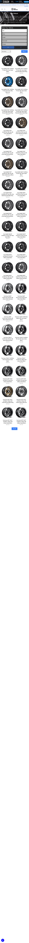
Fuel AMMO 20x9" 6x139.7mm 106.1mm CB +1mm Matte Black (21, 256)
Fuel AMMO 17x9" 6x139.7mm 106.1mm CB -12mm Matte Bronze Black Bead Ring (7, 174)
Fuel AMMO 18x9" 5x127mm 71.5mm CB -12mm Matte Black (21, 173)
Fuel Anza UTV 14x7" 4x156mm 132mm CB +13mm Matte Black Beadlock (7, 422)
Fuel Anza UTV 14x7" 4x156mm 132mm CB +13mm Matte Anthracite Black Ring (21, 402)
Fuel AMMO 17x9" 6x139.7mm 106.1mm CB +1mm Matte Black (7, 132)
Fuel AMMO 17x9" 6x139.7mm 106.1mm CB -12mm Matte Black (21, 153)
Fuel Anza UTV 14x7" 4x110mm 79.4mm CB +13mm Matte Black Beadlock (7, 381)
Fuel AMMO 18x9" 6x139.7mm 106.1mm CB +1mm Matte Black (21, 194)
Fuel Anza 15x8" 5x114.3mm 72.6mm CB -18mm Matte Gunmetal (7, 318)
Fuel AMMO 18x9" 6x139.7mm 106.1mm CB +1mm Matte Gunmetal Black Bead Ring (7, 215)
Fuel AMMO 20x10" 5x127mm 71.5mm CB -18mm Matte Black (7, 235)
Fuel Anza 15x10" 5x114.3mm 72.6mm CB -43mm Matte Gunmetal (7, 297)
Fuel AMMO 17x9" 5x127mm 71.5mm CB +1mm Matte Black (7, 70)
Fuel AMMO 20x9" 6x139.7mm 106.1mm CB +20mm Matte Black (7, 277)
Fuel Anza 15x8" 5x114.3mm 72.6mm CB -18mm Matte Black (21, 297)
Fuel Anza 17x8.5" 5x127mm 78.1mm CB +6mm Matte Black (21, 339)
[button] (2, 940)
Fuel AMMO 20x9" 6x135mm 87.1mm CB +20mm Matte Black (7, 256)
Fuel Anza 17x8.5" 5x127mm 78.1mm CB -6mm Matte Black (7, 360)
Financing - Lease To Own (6, 4)
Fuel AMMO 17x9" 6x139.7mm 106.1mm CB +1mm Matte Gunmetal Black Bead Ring (7, 153)
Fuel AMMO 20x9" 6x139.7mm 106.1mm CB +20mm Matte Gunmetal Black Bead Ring (21, 277)
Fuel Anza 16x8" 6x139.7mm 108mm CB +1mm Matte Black (21, 318)
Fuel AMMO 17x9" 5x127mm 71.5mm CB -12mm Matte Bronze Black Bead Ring (7, 111)
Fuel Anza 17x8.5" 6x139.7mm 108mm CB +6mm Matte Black (21, 360)
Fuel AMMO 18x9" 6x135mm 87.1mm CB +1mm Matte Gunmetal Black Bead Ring (8, 195)
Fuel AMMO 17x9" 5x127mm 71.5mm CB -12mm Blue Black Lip (7, 91)
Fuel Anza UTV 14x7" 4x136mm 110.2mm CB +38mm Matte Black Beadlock (21, 381)
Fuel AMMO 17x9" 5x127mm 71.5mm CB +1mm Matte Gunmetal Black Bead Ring (21, 70)
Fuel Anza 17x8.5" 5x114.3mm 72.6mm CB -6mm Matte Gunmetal (7, 339)
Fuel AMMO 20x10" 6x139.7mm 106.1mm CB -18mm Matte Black (21, 235)
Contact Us (14, 4)
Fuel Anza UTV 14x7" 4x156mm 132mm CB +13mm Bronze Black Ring (7, 401)
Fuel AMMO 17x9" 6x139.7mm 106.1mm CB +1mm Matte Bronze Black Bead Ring (21, 133)
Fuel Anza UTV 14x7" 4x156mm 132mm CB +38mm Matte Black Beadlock (21, 422)
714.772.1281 (22, 4)
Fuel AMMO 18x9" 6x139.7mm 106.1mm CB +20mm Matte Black (21, 215)
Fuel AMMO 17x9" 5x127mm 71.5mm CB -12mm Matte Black (21, 91)
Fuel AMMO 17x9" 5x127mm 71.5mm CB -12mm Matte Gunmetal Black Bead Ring (21, 111)
